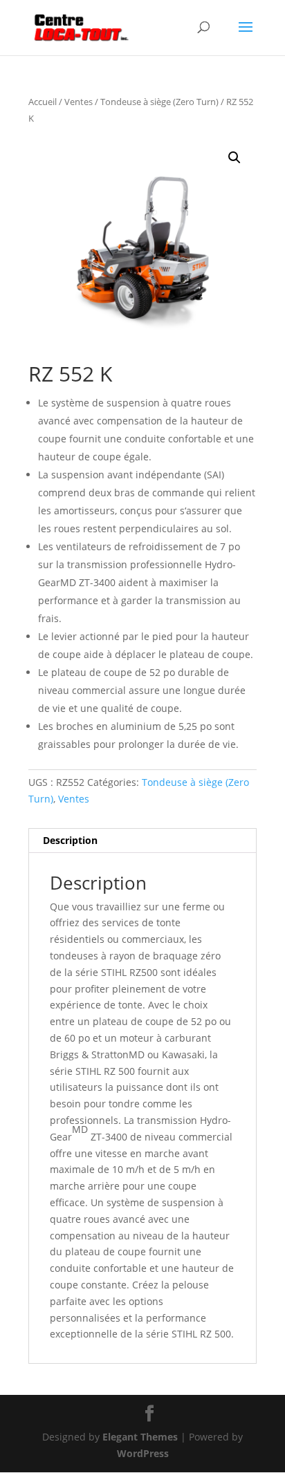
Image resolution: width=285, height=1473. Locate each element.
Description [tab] (70, 840)
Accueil (42, 101)
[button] (234, 157)
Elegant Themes (140, 1436)
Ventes (78, 101)
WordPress (143, 1453)
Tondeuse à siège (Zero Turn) (159, 101)
